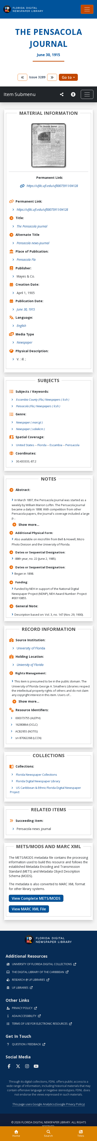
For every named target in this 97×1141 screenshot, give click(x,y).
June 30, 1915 (26, 309)
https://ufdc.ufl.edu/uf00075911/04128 (42, 209)
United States (25, 445)
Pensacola (72, 445)
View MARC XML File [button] (29, 909)
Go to (67, 77)
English (21, 325)
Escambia (56, 445)
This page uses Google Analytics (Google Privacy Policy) (48, 1104)
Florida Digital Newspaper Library (38, 781)
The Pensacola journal (32, 226)
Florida (41, 445)
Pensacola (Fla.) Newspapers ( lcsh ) (38, 406)
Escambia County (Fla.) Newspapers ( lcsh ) (42, 399)
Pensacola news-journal (33, 243)
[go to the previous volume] (23, 77)
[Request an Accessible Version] (74, 94)
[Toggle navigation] (87, 9)
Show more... (28, 524)
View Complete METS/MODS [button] (36, 898)
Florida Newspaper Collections (36, 775)
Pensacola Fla (26, 259)
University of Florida (31, 648)
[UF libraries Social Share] (62, 94)
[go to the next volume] (52, 77)
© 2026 (48, 1124)
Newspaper (24, 342)
